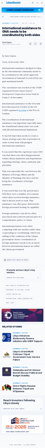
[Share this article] (30, 44)
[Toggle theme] (42, 3)
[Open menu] (2, 3)
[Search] (37, 3)
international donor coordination (19, 298)
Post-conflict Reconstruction (17, 285)
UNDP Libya (10, 303)
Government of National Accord (18, 290)
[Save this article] (35, 44)
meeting (22, 110)
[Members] (32, 3)
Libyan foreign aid (13, 294)
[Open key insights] (40, 44)
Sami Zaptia (6, 42)
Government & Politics (10, 23)
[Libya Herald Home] (13, 3)
